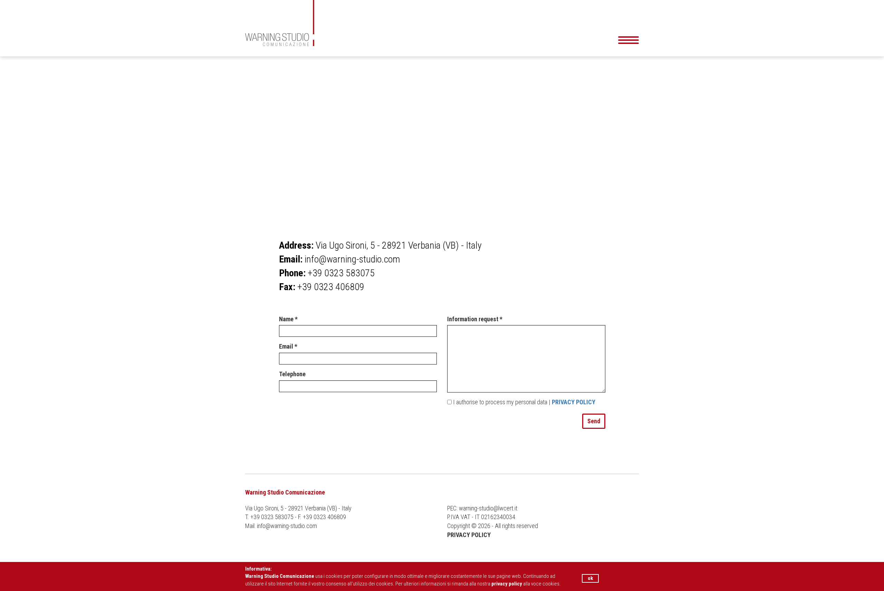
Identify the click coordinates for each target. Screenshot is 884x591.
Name (288, 319)
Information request (474, 319)
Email (288, 346)
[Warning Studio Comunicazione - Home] (374, 23)
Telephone (292, 374)
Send (593, 421)
